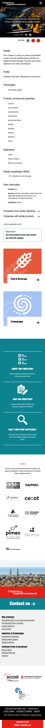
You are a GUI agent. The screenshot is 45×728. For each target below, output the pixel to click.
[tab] (22, 211)
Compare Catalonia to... (8, 626)
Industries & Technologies (13, 633)
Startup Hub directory (8, 642)
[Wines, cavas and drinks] (38, 41)
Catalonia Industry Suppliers (10, 639)
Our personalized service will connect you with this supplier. (21, 235)
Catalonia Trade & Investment (14, 647)
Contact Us (5, 656)
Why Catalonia (8, 617)
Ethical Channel (9, 711)
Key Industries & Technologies (10, 637)
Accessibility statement (24, 711)
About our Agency (7, 650)
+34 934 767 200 (35, 715)
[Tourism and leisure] (28, 41)
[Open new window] (13, 512)
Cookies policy (33, 709)
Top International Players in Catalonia (12, 623)
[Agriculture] (33, 41)
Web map (37, 711)
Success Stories (6, 629)
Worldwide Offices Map (8, 653)
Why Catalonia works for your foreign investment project (18, 620)
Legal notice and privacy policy (15, 709)
